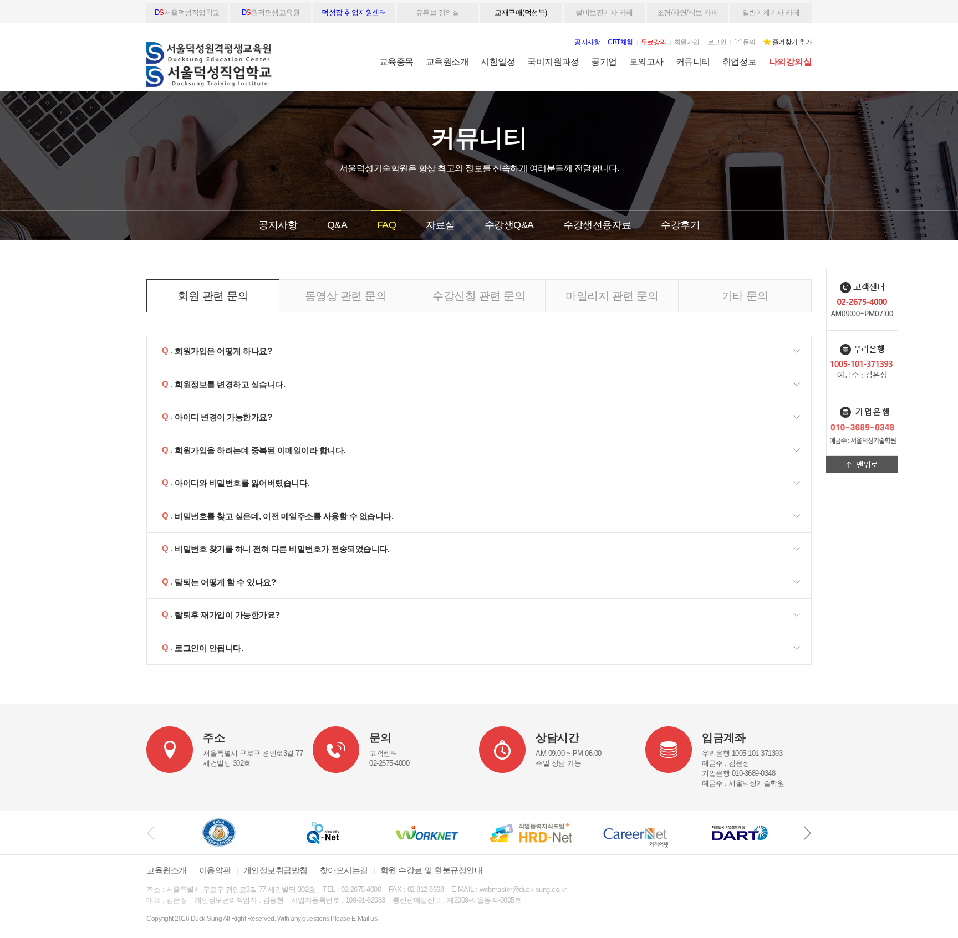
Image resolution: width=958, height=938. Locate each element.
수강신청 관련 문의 (478, 296)
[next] (807, 833)
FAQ (386, 224)
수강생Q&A (509, 224)
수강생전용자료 (597, 224)
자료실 (440, 224)
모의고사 (646, 61)
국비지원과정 (553, 61)
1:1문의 (745, 42)
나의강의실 (790, 61)
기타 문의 (745, 296)
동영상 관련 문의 (346, 296)
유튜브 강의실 (438, 12)
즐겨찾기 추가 (792, 42)
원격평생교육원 (271, 12)
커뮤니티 (693, 61)
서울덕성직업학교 (187, 12)
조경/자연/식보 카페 (687, 12)
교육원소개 (447, 61)
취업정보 (739, 61)
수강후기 (680, 224)
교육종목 (396, 61)
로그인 (717, 42)
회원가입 (687, 42)
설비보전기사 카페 (604, 12)
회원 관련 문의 (212, 296)
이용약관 (215, 870)
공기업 (604, 61)
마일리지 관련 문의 (611, 296)
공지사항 (277, 224)
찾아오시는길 (344, 870)
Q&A (337, 224)
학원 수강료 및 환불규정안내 (431, 870)
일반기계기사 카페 (771, 12)
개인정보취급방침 (275, 870)
